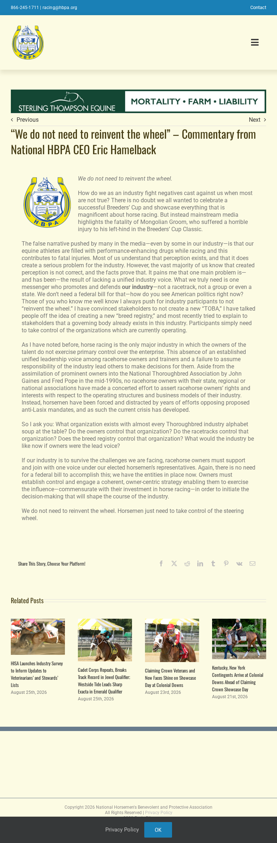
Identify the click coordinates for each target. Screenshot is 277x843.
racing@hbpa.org (60, 7)
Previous (28, 119)
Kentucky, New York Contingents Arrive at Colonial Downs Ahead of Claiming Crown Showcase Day (237, 678)
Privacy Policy (158, 812)
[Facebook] (161, 563)
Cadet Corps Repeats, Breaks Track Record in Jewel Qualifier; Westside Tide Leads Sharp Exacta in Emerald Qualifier (104, 680)
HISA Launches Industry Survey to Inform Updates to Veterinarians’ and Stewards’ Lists (37, 674)
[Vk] (239, 563)
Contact (258, 7)
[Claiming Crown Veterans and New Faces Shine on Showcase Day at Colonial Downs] (172, 622)
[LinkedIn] (200, 563)
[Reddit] (187, 563)
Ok (158, 829)
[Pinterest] (226, 563)
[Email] (252, 563)
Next (254, 119)
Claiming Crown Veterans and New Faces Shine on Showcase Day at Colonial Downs (170, 677)
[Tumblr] (213, 563)
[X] (174, 563)
